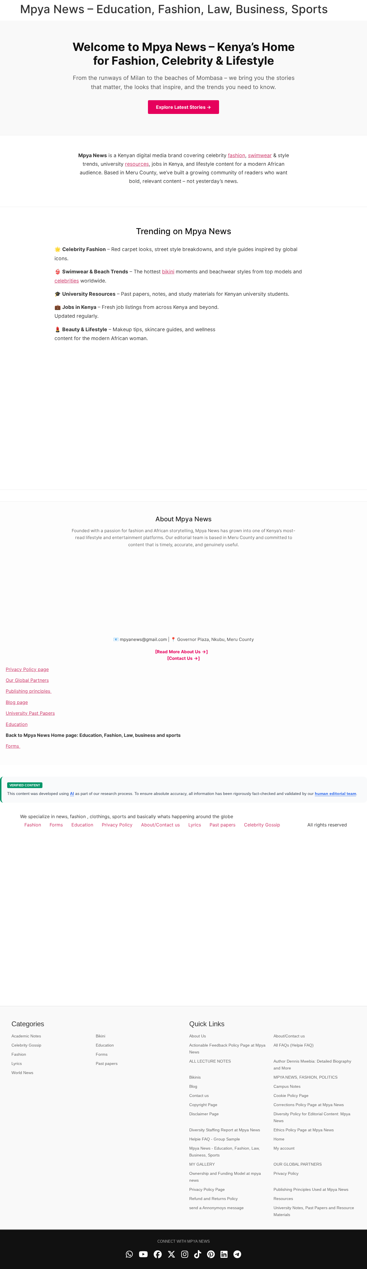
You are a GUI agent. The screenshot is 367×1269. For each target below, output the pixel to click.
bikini (168, 272)
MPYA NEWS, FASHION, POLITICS (305, 1077)
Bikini (100, 1036)
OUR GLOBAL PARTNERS (298, 1164)
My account (284, 1148)
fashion (236, 155)
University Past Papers (30, 713)
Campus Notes (287, 1086)
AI (72, 793)
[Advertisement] (270, 340)
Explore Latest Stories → (183, 107)
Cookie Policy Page (291, 1095)
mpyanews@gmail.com (143, 639)
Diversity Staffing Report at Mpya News (224, 1130)
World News (22, 1072)
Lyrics (194, 825)
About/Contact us (160, 825)
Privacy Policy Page (207, 1189)
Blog (193, 1086)
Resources (283, 1198)
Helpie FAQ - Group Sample (214, 1139)
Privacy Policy (117, 825)
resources (137, 164)
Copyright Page (203, 1104)
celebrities (66, 281)
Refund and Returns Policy (213, 1198)
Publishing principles (29, 691)
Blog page (17, 702)
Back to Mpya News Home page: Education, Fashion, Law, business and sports (93, 735)
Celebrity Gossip (262, 825)
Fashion (32, 825)
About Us (197, 1036)
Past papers (222, 825)
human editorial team (335, 793)
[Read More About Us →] (181, 651)
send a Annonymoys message (216, 1207)
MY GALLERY (202, 1164)
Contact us (199, 1095)
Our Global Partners (27, 680)
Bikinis (195, 1077)
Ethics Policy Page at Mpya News (304, 1130)
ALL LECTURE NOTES (210, 1061)
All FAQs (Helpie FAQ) (294, 1045)
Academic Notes (26, 1036)
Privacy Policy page (27, 669)
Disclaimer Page (204, 1114)
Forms (13, 746)
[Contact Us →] (183, 658)
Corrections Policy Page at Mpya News (309, 1104)
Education (17, 724)
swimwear (260, 155)
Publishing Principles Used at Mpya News (311, 1189)
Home (279, 1139)
